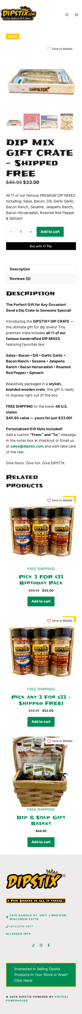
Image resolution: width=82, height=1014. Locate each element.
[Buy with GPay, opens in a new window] (41, 246)
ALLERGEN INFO (18, 933)
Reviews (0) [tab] (20, 279)
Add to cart (50, 232)
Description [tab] (20, 269)
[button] (67, 15)
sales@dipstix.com (27, 446)
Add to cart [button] (41, 601)
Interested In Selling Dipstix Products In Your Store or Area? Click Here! (41, 975)
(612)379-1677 (21, 926)
